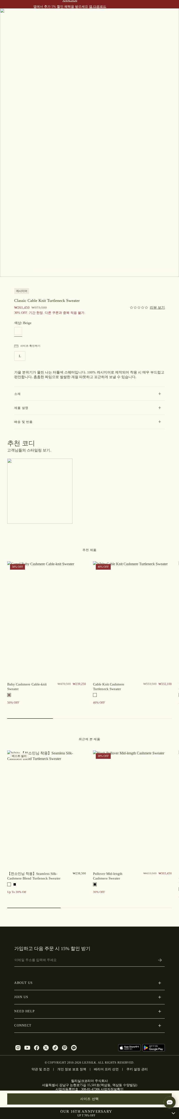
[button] (89, 394)
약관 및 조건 (40, 1069)
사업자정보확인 (112, 1089)
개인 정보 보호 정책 (71, 1069)
